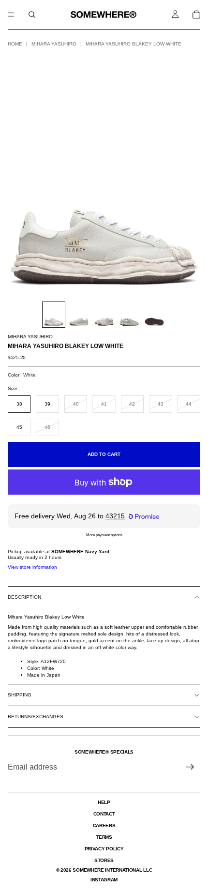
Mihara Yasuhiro (53, 43)
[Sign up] (190, 767)
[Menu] (11, 14)
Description (24, 597)
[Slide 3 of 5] (104, 314)
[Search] (32, 14)
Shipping (19, 694)
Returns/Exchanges (35, 716)
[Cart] (196, 14)
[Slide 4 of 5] (129, 314)
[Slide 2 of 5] (78, 314)
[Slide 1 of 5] (53, 314)
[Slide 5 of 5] (154, 314)
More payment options (104, 534)
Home (15, 43)
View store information (32, 567)
